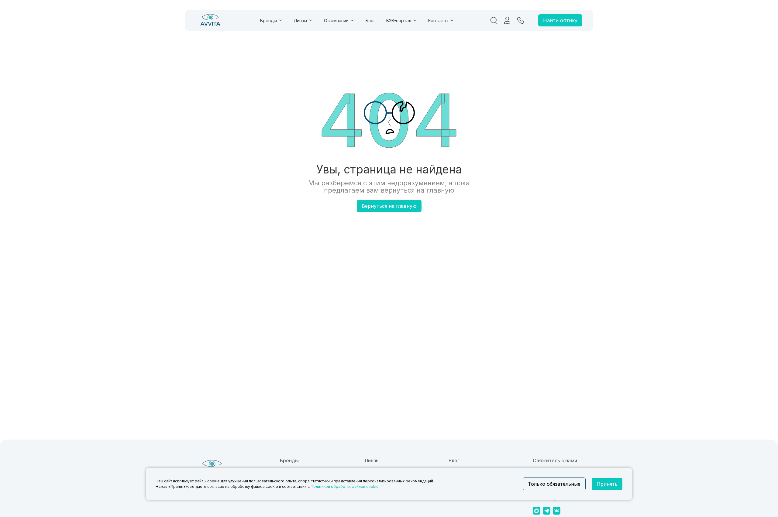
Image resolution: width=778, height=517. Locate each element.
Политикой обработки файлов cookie (345, 486)
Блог (370, 20)
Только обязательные (554, 484)
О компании (336, 20)
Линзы (300, 20)
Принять (607, 484)
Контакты (438, 20)
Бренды (268, 20)
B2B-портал (398, 20)
